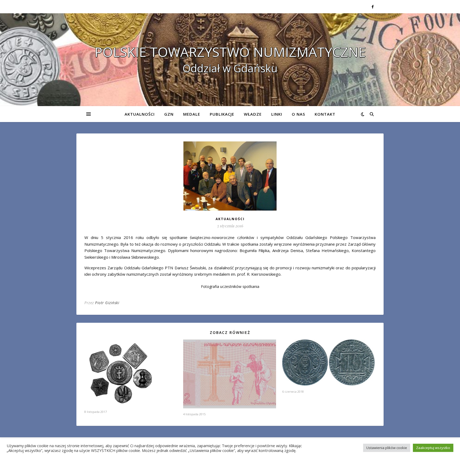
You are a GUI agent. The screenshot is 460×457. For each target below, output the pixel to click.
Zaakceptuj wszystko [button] (433, 447)
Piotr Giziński (107, 302)
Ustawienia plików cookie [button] (386, 447)
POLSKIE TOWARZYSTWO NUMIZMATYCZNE (230, 51)
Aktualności (140, 114)
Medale (191, 114)
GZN (169, 114)
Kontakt (325, 114)
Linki (276, 114)
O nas (298, 114)
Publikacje (222, 114)
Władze (253, 114)
